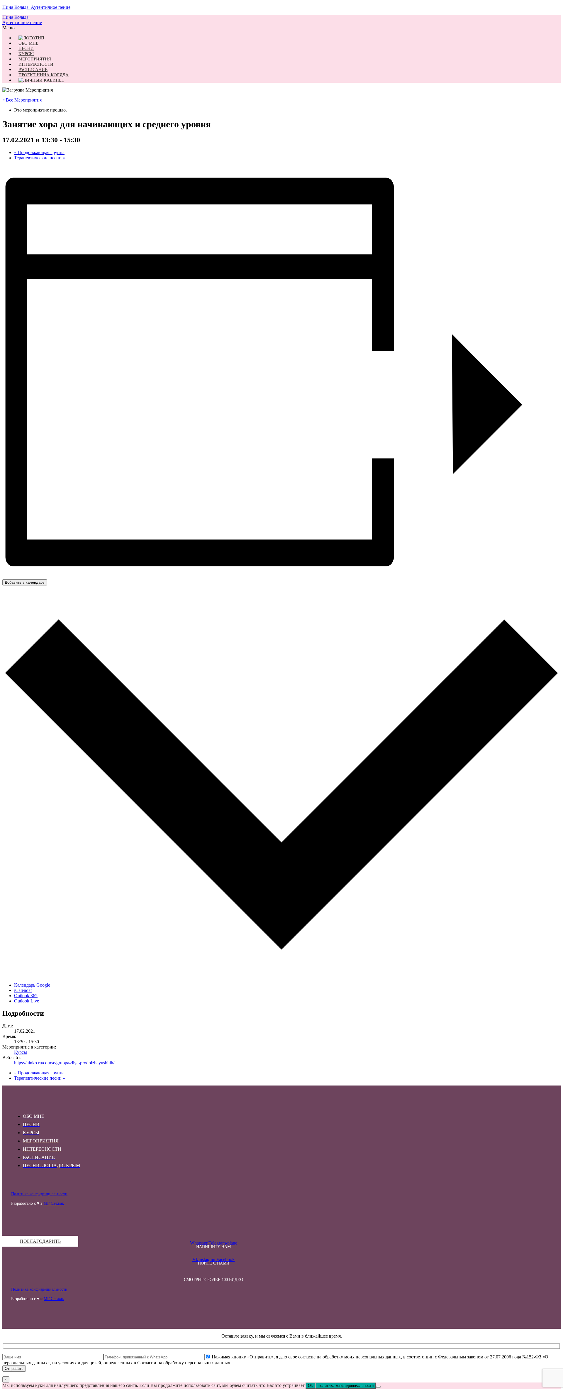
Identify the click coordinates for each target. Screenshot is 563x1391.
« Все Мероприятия (22, 99)
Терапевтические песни (39, 157)
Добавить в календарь (25, 582)
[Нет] (378, 1387)
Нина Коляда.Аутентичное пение (22, 20)
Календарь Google (32, 985)
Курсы (20, 1052)
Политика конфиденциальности (39, 1194)
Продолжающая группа (39, 152)
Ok (310, 1385)
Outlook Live (26, 1000)
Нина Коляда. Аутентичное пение (36, 7)
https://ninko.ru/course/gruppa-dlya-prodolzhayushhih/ (64, 1062)
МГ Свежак (54, 1203)
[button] (213, 28)
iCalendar (23, 990)
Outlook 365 (26, 995)
